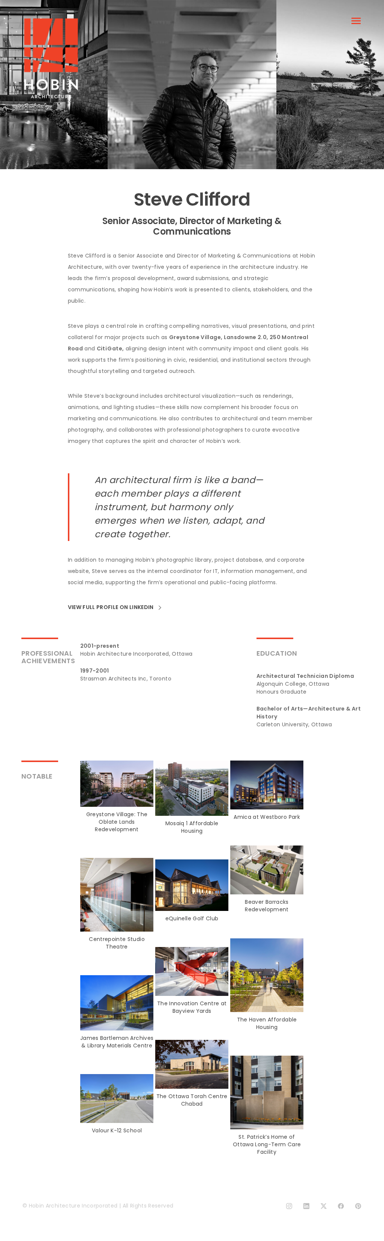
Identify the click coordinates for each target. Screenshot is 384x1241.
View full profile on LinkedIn (111, 607)
